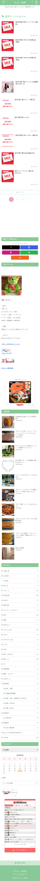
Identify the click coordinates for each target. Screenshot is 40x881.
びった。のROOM (7, 368)
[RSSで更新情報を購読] (20, 258)
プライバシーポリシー (20, 874)
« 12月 (3, 777)
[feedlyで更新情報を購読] (29, 252)
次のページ (20, 192)
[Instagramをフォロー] (29, 247)
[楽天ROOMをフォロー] (11, 252)
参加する (33, 846)
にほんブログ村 (6, 353)
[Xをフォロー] (11, 247)
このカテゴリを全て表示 (20, 844)
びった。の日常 (20, 2)
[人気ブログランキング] (8, 360)
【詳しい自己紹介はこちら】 (10, 344)
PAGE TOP (20, 863)
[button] (36, 783)
